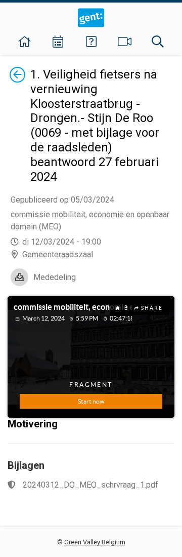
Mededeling (54, 277)
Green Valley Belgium (94, 542)
